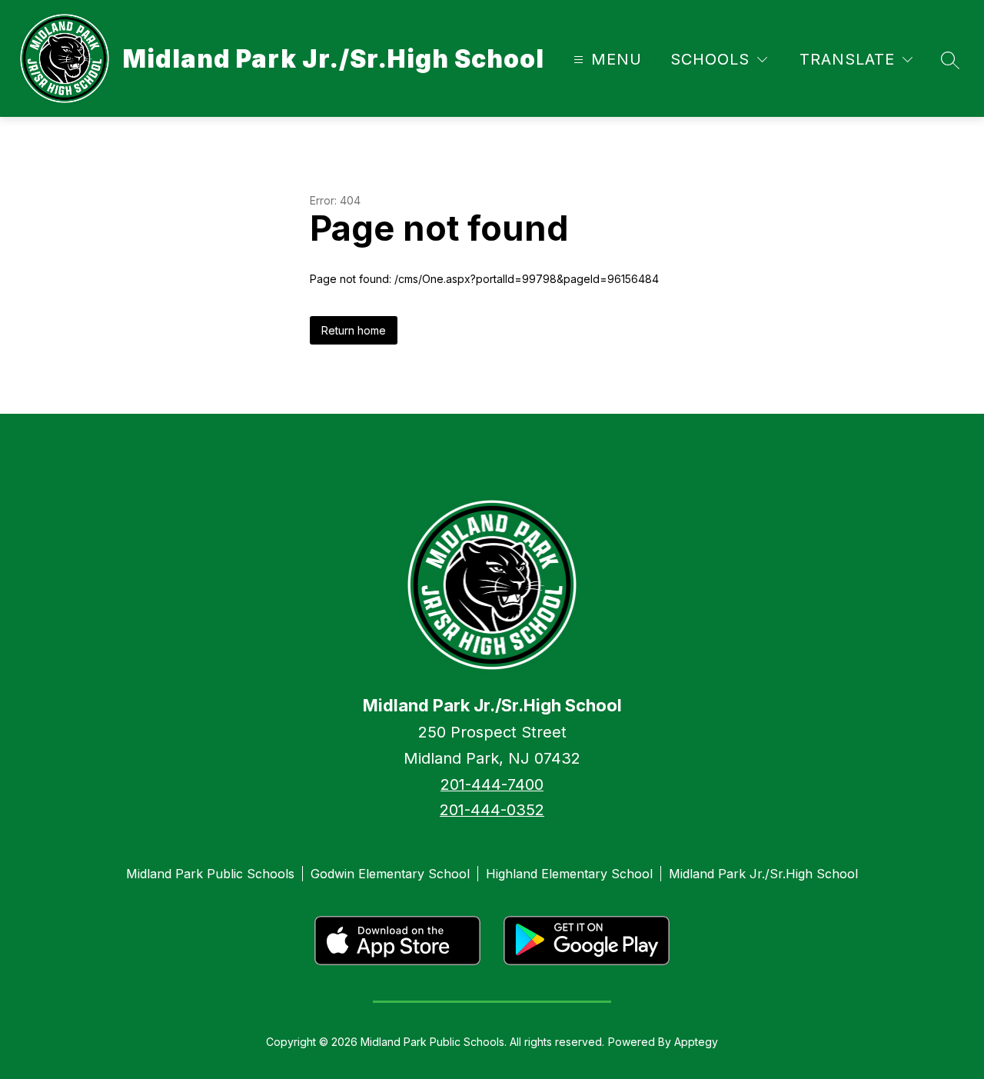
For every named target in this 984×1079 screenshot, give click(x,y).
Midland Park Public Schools (210, 873)
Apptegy (696, 1041)
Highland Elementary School (569, 873)
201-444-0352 (492, 810)
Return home (353, 330)
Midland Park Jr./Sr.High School (763, 873)
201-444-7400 (492, 784)
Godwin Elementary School (390, 873)
